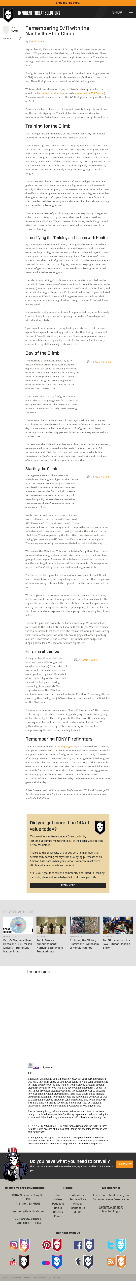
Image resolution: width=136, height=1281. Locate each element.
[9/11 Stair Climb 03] (97, 381)
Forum (58, 1216)
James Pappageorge (65, 746)
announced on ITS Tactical (89, 93)
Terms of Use (78, 1199)
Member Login (111, 1211)
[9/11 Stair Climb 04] (91, 673)
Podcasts (58, 1203)
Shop (58, 1195)
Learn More (68, 885)
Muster (77, 1212)
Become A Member (111, 1207)
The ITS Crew (36, 41)
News (14, 30)
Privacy (77, 1203)
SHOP (117, 12)
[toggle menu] (131, 12)
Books (58, 1208)
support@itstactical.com (28, 1211)
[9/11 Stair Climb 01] (97, 496)
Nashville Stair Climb (49, 93)
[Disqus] (68, 1016)
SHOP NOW (125, 1164)
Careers (58, 1212)
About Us (78, 1195)
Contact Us (78, 1208)
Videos (58, 1199)
